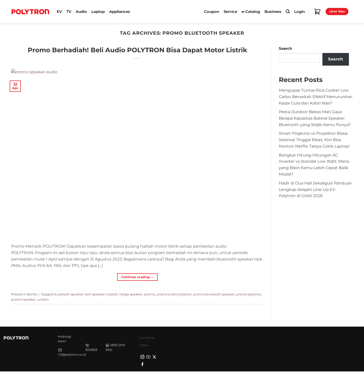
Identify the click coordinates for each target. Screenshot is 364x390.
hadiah (112, 294)
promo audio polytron (174, 294)
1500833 (91, 350)
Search (285, 48)
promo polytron (248, 294)
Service (230, 11)
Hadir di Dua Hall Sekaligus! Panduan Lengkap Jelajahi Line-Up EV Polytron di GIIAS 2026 (315, 189)
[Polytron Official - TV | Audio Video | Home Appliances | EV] (30, 11)
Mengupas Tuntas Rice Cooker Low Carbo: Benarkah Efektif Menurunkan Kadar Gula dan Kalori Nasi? (315, 96)
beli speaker (95, 294)
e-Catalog (251, 11)
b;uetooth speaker (68, 294)
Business (272, 11)
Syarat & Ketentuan (306, 380)
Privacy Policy (274, 380)
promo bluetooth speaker (214, 294)
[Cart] (317, 11)
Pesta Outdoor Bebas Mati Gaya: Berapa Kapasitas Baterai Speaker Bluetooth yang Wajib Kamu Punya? (315, 118)
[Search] (288, 11)
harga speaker (131, 294)
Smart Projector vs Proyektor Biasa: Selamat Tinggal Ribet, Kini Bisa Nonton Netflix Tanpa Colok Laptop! (314, 140)
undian (43, 299)
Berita (32, 294)
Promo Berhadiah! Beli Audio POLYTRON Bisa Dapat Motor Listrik (137, 50)
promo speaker (23, 299)
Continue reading (137, 277)
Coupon (211, 11)
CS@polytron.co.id (72, 354)
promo (149, 294)
